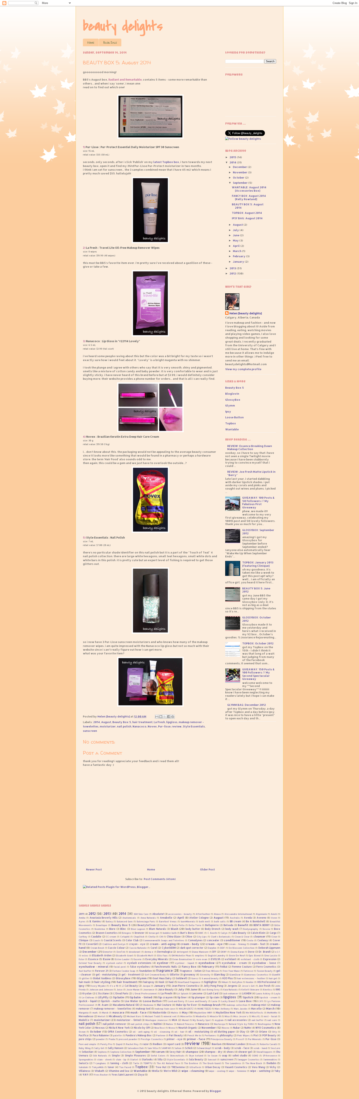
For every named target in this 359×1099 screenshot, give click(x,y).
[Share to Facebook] (169, 717)
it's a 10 (114, 985)
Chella (151, 936)
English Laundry (216, 955)
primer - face (196, 1039)
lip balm (118, 997)
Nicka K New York (119, 1027)
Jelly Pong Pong (213, 985)
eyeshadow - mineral (93, 966)
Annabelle (166, 917)
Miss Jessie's (240, 1016)
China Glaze (174, 936)
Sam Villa (153, 1048)
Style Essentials (194, 726)
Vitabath (99, 1070)
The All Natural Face (168, 1063)
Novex (152, 726)
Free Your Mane (231, 970)
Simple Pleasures (135, 1055)
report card (173, 1044)
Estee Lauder (122, 959)
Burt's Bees (187, 932)
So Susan (213, 1055)
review (177, 726)
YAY (85, 1074)
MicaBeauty (116, 1016)
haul (171, 982)
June (236, 235)
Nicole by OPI (142, 1027)
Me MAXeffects (254, 1012)
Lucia (214, 1001)
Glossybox (123, 978)
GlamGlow (234, 974)
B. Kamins (95, 921)
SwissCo (84, 1063)
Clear (274, 936)
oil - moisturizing (198, 1031)
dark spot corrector (192, 947)
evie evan (201, 959)
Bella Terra (195, 925)
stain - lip (121, 1059)
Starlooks (147, 1059)
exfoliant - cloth (250, 959)
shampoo (192, 1051)
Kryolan (87, 993)
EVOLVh (215, 959)
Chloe (188, 936)
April (236, 245)
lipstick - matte (110, 1001)
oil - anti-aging (141, 1031)
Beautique (101, 925)
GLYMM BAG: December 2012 (246, 704)
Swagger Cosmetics (248, 1059)
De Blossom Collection (241, 947)
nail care (272, 1020)
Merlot (101, 1016)
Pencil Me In (194, 1035)
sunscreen (90, 730)
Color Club (132, 940)
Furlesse (248, 970)
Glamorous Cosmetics (256, 974)
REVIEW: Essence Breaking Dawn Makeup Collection (249, 447)
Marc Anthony (222, 1008)
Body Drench (212, 928)
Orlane (263, 1031)
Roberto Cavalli (268, 1044)
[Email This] (157, 717)
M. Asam (103, 1004)
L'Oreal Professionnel (145, 993)
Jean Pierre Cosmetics (185, 985)
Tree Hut (160, 1067)
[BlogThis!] (161, 717)
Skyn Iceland (196, 1055)
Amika (82, 917)
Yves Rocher (101, 1074)
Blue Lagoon (138, 929)
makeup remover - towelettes (112, 1008)
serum (160, 1051)
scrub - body (222, 1048)
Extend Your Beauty (90, 963)
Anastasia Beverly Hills (104, 917)
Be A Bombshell (255, 921)
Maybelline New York (228, 1012)
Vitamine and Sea (119, 1070)
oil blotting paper (224, 1031)
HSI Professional (267, 982)
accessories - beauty (180, 914)
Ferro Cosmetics (266, 966)
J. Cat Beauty (130, 985)
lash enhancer (230, 993)
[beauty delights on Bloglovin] (243, 138)
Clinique (84, 940)
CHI (161, 936)
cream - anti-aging (163, 944)
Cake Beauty (238, 932)
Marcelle (256, 1008)
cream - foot (257, 944)
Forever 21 (101, 970)
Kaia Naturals (230, 989)
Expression (270, 959)
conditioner (232, 940)
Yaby (277, 1070)
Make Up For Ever (186, 1004)
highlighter (210, 982)
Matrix (174, 1012)
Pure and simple (87, 1044)
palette (117, 1035)
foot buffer (85, 970)
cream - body (190, 944)
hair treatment (142, 722)
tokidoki (83, 1067)
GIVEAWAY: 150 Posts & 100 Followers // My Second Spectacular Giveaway (258, 674)
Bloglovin (232, 393)
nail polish (124, 726)
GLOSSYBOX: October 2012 (256, 619)
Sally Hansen (115, 1048)
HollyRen (237, 982)
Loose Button (234, 417)
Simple (116, 1055)
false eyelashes (140, 966)
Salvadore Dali (136, 1048)
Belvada (228, 925)
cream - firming (237, 944)
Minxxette (186, 1016)
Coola (250, 940)
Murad (185, 1020)
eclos (85, 955)
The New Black (253, 1063)
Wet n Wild (170, 1070)
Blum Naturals (157, 928)
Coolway (262, 940)
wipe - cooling (217, 1071)
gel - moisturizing (106, 974)
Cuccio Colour (116, 947)
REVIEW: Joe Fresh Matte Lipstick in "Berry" (251, 473)
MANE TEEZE (204, 1008)
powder (100, 1039)
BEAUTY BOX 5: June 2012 (256, 590)
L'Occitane (102, 993)
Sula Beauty (196, 1059)
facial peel (120, 966)
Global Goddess (102, 978)
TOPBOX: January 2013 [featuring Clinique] (257, 564)
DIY (214, 951)
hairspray (148, 982)
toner (111, 1067)
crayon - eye (137, 944)
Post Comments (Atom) (160, 879)
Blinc (123, 928)
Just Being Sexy (211, 989)
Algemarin (261, 914)
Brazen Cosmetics (107, 932)
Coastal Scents (113, 940)
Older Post (207, 869)
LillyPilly (103, 997)
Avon (274, 917)
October (239, 177)
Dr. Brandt (264, 951)
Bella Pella (178, 925)
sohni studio (239, 1055)
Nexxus (100, 1027)
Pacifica (83, 1035)
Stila (159, 1059)
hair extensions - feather (251, 978)
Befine (164, 925)
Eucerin (137, 959)
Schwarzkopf (204, 1048)
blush (174, 928)
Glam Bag (219, 974)
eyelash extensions (139, 962)
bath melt (204, 921)
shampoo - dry (213, 1051)
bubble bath (169, 932)
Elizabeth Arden (101, 955)
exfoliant (230, 959)
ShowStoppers (264, 1051)
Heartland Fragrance (189, 982)
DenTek (121, 951)
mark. (95, 1012)
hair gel (273, 978)
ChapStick (139, 936)
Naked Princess (185, 1024)
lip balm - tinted (141, 997)
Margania (84, 1012)
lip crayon (165, 997)
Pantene (160, 1035)
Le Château (88, 997)
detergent (182, 951)
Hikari (225, 982)
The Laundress (233, 1063)
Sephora (102, 1051)
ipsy (82, 985)
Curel (154, 947)
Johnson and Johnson (101, 989)
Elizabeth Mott (145, 955)
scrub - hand (260, 1048)
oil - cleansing (162, 1031)
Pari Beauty (176, 1035)
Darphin (212, 947)
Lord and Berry (176, 1001)
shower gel (245, 1051)
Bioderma (100, 929)
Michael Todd (152, 1016)
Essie (106, 959)
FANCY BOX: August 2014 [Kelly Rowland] (249, 197)
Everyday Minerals (156, 959)
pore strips (85, 1039)
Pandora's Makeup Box (139, 1035)
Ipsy (228, 411)
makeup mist (259, 1004)
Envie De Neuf (237, 955)
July (236, 230)
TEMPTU (147, 1063)
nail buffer (257, 1020)
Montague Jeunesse (156, 1020)
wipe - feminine (237, 1071)
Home (90, 42)
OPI (252, 1031)
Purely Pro (106, 1044)
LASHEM (246, 993)
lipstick (248, 997)
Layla (277, 993)
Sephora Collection (121, 1051)
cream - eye (214, 944)
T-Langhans (99, 1063)
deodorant (134, 951)
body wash (232, 928)
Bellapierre (212, 925)
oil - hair (179, 1031)
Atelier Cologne (199, 917)
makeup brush (211, 1004)
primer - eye (174, 1039)
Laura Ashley (263, 993)
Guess (194, 978)
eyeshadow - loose (264, 962)
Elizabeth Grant (124, 955)
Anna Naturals (148, 917)
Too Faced (125, 1067)
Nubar (236, 1027)
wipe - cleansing (192, 1070)
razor (146, 1044)
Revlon (216, 1044)
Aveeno (261, 917)
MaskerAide (160, 1012)
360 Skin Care (141, 914)
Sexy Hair (175, 1051)
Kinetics (267, 989)
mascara (118, 1012)
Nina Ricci (159, 1027)
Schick (189, 1048)
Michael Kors (134, 1016)
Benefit (243, 925)
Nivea (171, 1027)
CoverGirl (92, 944)
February (239, 256)
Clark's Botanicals (221, 936)
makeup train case (165, 1008)
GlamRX (276, 974)
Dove (251, 951)
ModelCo (84, 1020)
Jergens (232, 985)
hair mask (84, 982)
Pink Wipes (243, 1035)
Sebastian (87, 1051)
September (240, 182)
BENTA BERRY (261, 925)
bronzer (139, 932)
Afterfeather (203, 914)
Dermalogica (164, 951)
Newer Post (94, 869)
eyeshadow (206, 962)
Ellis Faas (162, 955)
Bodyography (250, 929)
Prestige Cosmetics (152, 1039)
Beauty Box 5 (121, 722)
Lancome (197, 993)
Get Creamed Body (155, 974)
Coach (96, 940)
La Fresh (159, 722)
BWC (201, 932)
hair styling (102, 982)
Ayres (82, 921)
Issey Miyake (98, 985)
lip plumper (198, 997)
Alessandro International (238, 914)
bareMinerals (188, 921)
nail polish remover (114, 1024)
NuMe (247, 1027)
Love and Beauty (198, 1001)
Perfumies (210, 1035)
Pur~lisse (164, 726)
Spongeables (86, 1059)
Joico (120, 989)
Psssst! (240, 1039)
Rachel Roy (132, 1044)
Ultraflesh (195, 1067)
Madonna (148, 1005)
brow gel (154, 932)
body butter (193, 928)
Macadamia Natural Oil (126, 1004)
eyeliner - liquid (184, 963)
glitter (85, 978)
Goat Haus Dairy (162, 978)
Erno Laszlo (270, 955)
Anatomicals (129, 917)
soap (224, 1055)
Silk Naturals (100, 1055)
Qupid (119, 1044)
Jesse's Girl (248, 985)
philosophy (226, 1035)
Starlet (134, 1059)
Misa (227, 1016)
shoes (230, 1051)
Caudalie (96, 936)
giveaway (189, 974)
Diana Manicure (200, 951)
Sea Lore (275, 1048)
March (237, 251)
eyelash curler (114, 963)
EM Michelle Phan (181, 955)
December (240, 167)
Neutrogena (264, 1024)
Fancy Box (189, 966)
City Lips (202, 936)
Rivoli (252, 1044)
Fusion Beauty (265, 970)
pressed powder (128, 1039)
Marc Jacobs (240, 1008)
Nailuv (169, 1024)
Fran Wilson (212, 970)
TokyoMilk (98, 1067)
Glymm (230, 405)
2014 (96, 722)
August (106, 722)
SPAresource (270, 1055)
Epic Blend (254, 955)
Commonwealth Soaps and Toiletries (163, 940)
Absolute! (158, 913)
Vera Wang (258, 1067)
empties (199, 955)
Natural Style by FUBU (241, 1024)
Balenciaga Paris (146, 921)
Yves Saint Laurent (123, 1074)
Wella (155, 1070)
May (236, 240)
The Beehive (191, 1063)
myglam (219, 1020)
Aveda (248, 917)
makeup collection (236, 1005)
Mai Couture (164, 1004)
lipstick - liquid (88, 1001)
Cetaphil (125, 936)
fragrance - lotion (190, 970)
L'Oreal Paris (120, 993)
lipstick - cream (268, 997)
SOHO (255, 1055)
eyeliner (162, 962)
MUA (174, 1020)
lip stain (214, 997)
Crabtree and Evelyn (113, 944)
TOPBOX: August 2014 (247, 212)
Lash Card (212, 993)
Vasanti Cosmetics (236, 1067)
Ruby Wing (85, 1048)
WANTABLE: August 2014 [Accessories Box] (249, 189)
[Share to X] (165, 717)
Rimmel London (235, 1044)
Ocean (82, 1031)
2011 (81, 913)
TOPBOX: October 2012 (258, 643)
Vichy (272, 1067)
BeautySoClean (147, 925)
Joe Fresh (264, 985)
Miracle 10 (215, 1016)
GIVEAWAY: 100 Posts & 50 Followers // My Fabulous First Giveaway (258, 502)
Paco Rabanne (101, 1035)
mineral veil (170, 1016)
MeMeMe (272, 1012)
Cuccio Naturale (138, 947)
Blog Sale (110, 42)
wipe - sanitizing (260, 1070)
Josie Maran (132, 989)
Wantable (232, 429)
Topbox (230, 423)
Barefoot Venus (168, 921)
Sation (178, 1048)
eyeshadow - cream (234, 962)
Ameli (274, 914)
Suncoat (212, 1059)
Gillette (174, 974)
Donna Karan (237, 951)
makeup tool (143, 1008)
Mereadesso (86, 1016)
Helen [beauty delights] (245, 313)
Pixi (255, 1035)
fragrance (164, 970)
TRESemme (178, 1067)
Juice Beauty (166, 989)
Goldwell (181, 978)
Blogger (215, 1091)
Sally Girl (99, 1048)
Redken (157, 1044)
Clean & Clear (242, 936)
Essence (93, 959)
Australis (235, 917)
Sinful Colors (158, 1055)
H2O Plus (227, 978)
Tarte (136, 1063)
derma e (148, 951)
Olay (242, 1031)
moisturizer (108, 726)
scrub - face (241, 1048)
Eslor (81, 959)
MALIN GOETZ (186, 1008)
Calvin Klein (258, 932)
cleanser (259, 936)
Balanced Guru (125, 921)
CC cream (111, 936)
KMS (278, 989)
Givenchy (205, 974)
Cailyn (224, 932)
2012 (233, 273)
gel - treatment (131, 974)
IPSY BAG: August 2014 (247, 218)
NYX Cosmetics (266, 1027)
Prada (112, 1039)
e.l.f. (277, 951)
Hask (161, 982)
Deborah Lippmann (269, 947)
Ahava (217, 914)
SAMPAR (166, 1048)
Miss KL (256, 1016)
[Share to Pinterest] (173, 717)
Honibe (249, 982)
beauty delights (123, 26)
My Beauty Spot (202, 1020)
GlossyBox (232, 399)
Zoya (141, 1074)
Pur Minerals (255, 1039)
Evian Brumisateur (182, 959)
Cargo (273, 932)
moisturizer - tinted (129, 1020)
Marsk (105, 1012)
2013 (233, 268)
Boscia (266, 929)
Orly (274, 1031)
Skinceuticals (177, 1055)
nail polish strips (140, 1024)
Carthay (83, 936)
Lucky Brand (228, 1001)
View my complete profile (243, 369)
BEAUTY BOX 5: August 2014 (247, 206)
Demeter (108, 951)
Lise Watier (131, 1001)
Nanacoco (139, 726)
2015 (233, 157)
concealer (213, 940)
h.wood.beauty (210, 978)
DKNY (224, 951)
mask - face (138, 1012)
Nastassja (219, 1024)
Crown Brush (97, 947)
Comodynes (195, 940)
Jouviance (148, 989)
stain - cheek (104, 1059)
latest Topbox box (166, 162)
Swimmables (270, 1059)
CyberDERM (169, 947)
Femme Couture (242, 966)
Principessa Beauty (221, 1039)
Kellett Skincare (250, 989)
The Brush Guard (212, 1063)
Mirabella (201, 1016)
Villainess (84, 1070)
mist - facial (270, 1016)
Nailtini (158, 1024)
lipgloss (171, 722)
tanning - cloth (119, 1063)
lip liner (182, 997)
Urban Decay (212, 1067)
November (240, 172)
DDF (222, 947)
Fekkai (223, 966)
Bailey (109, 921)
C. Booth (212, 932)
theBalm (271, 1063)
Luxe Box (245, 1001)
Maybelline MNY (203, 1012)
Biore (112, 928)
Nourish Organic (187, 1027)
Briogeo (126, 932)
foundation (145, 970)
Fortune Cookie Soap (123, 970)
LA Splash (182, 993)
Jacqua (146, 985)
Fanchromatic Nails (166, 966)
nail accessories (237, 1020)
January (239, 261)
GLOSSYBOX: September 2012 (258, 531)
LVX (260, 1001)
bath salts (220, 921)
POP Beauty (269, 1035)
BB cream (235, 921)
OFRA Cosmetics (118, 1031)
